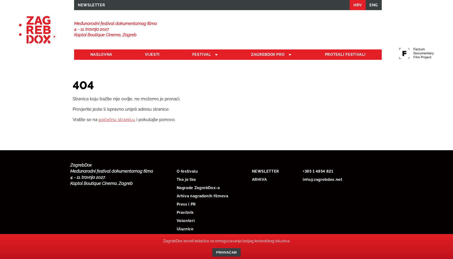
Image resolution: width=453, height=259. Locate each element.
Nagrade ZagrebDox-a (198, 188)
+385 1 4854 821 (318, 171)
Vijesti (152, 54)
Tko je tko (186, 179)
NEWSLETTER (91, 5)
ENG (373, 5)
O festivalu (187, 171)
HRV (357, 5)
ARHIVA (259, 179)
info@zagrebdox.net (322, 179)
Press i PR (186, 204)
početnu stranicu (117, 119)
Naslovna (101, 54)
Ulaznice (185, 229)
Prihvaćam (226, 252)
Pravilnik (185, 212)
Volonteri (186, 221)
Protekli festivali (345, 54)
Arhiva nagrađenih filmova (202, 196)
